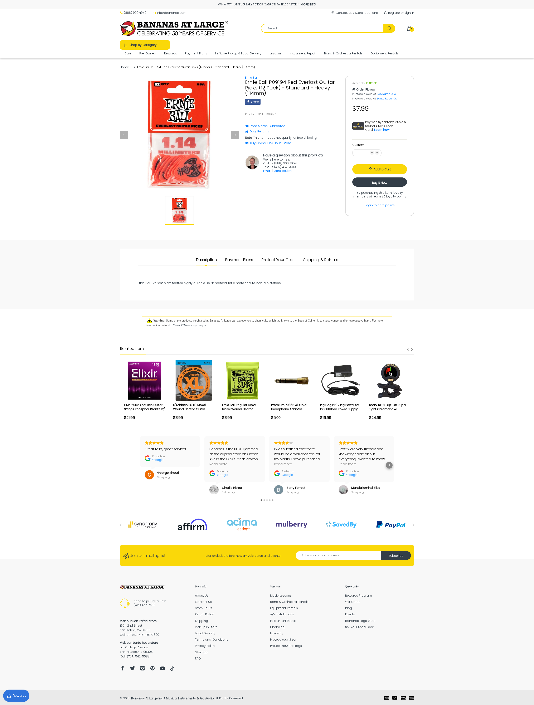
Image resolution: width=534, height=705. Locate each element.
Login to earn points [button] (380, 205)
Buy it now (379, 183)
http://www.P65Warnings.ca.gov (187, 325)
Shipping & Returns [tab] (320, 259)
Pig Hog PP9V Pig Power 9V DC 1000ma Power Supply (339, 407)
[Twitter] (132, 669)
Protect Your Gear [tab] (278, 259)
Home (124, 67)
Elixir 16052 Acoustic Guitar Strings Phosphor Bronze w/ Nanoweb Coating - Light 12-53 (144, 411)
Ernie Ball (251, 77)
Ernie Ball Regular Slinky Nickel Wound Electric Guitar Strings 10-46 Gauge (242, 409)
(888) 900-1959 (135, 13)
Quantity (358, 145)
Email (267, 171)
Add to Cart (382, 169)
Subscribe (396, 556)
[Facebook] (122, 669)
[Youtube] (162, 669)
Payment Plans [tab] (239, 259)
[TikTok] (172, 669)
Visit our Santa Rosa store (139, 643)
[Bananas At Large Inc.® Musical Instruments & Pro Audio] (174, 28)
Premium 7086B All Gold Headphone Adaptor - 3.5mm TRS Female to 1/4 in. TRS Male (291, 411)
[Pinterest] (152, 669)
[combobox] (328, 28)
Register (394, 13)
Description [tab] (206, 259)
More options (283, 171)
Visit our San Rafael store (138, 621)
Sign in (409, 13)
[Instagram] (142, 669)
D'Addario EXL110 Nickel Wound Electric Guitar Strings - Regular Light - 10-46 (193, 411)
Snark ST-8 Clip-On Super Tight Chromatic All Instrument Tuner (387, 409)
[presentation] (408, 349)
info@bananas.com (171, 13)
